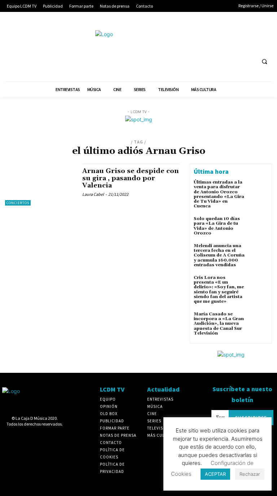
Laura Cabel (93, 194)
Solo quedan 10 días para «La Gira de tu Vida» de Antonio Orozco (217, 226)
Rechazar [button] (249, 474)
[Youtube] (193, 45)
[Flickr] (206, 32)
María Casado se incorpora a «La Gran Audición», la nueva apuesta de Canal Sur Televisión (219, 323)
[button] (264, 62)
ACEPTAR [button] (215, 474)
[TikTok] (247, 32)
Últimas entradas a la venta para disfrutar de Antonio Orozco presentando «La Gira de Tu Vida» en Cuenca (219, 194)
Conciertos (17, 202)
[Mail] (233, 32)
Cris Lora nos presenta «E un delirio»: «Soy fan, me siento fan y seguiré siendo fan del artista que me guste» (219, 289)
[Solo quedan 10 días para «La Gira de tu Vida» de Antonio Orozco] (258, 226)
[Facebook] (193, 32)
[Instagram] (220, 32)
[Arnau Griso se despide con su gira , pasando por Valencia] (40, 185)
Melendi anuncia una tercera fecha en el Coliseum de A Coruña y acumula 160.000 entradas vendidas (219, 255)
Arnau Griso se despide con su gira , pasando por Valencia (130, 178)
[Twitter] (260, 32)
